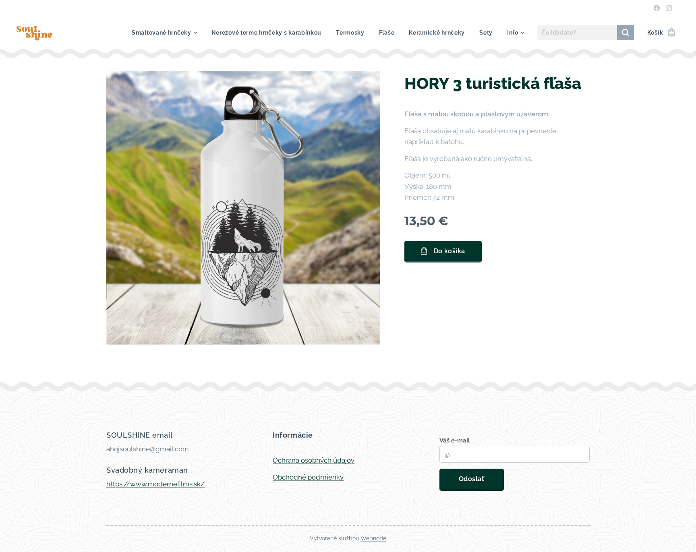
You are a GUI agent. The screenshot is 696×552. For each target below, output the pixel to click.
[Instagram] (669, 8)
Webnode (373, 538)
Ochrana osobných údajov (313, 460)
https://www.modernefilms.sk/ (155, 484)
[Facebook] (657, 8)
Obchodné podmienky (308, 477)
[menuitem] (164, 32)
